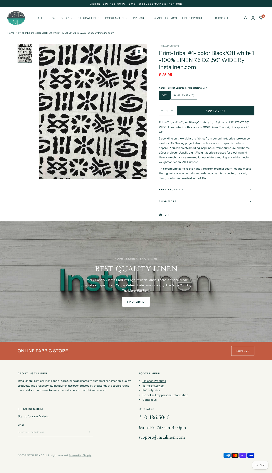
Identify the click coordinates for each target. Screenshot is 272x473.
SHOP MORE (168, 201)
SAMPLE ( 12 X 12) (183, 95)
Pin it (166, 214)
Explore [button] (242, 350)
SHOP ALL (222, 18)
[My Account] (253, 18)
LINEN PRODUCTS (194, 18)
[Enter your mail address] (89, 432)
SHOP (65, 18)
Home (10, 32)
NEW (51, 18)
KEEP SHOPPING (171, 189)
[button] (136, 302)
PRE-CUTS (140, 18)
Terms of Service (153, 385)
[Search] (245, 18)
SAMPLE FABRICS (165, 18)
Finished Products (154, 381)
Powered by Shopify (80, 455)
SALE (39, 18)
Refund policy (151, 390)
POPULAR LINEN (116, 18)
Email (21, 424)
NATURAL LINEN (89, 18)
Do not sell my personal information (165, 395)
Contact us (149, 399)
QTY (164, 95)
